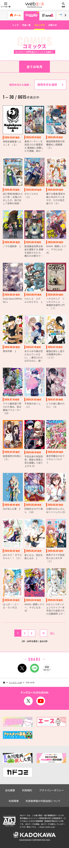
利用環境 (14, 801)
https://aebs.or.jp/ (47, 826)
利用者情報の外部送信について (43, 801)
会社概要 (10, 790)
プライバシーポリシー (51, 790)
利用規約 (27, 790)
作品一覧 (26, 24)
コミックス (39, 24)
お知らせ (52, 24)
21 (43, 633)
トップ (15, 24)
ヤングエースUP (15, 682)
